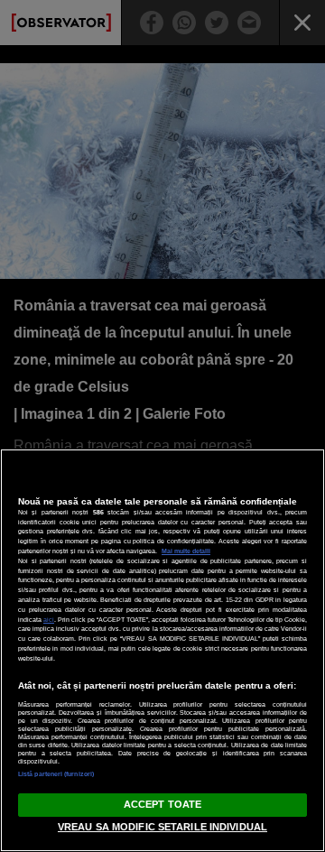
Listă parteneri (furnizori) (56, 774)
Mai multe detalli (186, 551)
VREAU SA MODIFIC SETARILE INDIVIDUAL (162, 826)
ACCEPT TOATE (162, 804)
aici (48, 620)
